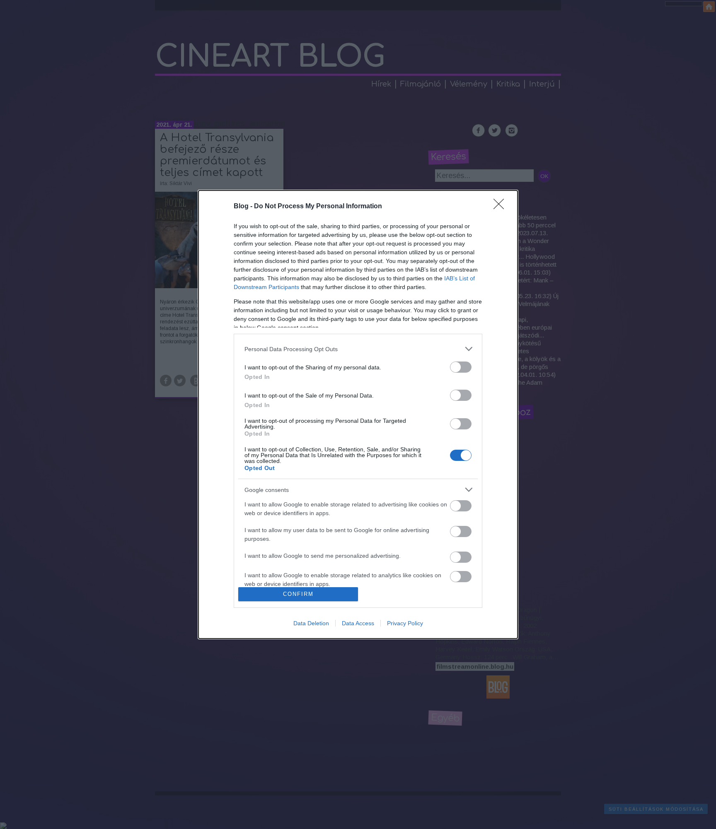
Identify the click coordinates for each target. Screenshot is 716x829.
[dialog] (358, 414)
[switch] (461, 367)
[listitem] (358, 349)
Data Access (358, 623)
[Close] (501, 206)
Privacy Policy (405, 623)
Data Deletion (311, 623)
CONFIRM (298, 594)
